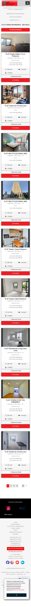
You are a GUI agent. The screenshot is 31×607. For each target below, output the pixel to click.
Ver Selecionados (15, 17)
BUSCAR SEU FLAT (15, 537)
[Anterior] (4, 485)
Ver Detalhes (15, 80)
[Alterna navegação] (27, 3)
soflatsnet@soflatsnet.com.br (15, 568)
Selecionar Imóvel (16, 76)
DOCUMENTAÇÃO (15, 545)
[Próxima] (26, 485)
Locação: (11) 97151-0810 (15, 558)
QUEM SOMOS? (15, 524)
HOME (15, 522)
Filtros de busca (15, 30)
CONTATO (15, 534)
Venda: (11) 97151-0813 (16, 556)
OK (16, 595)
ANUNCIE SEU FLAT (15, 541)
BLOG (15, 530)
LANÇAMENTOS (15, 543)
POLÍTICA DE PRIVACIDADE (15, 526)
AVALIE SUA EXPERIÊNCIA (15, 548)
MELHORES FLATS (15, 539)
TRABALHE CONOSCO (15, 532)
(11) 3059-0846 (15, 554)
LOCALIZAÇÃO (15, 528)
